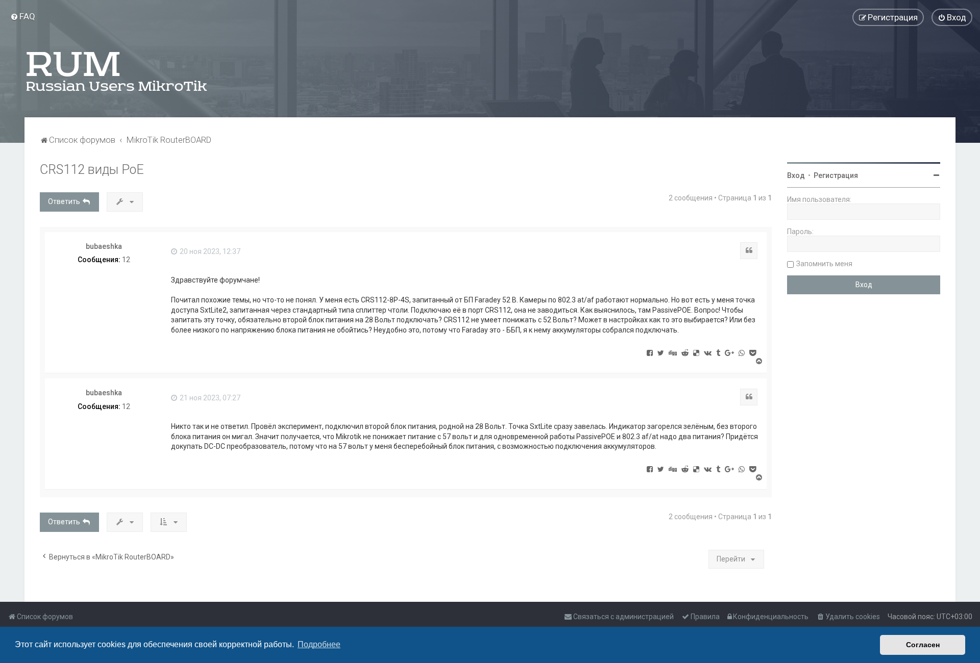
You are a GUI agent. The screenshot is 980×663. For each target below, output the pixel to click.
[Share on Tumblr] (718, 352)
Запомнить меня (824, 264)
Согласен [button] (923, 645)
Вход (796, 175)
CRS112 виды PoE (92, 169)
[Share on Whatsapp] (741, 352)
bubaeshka (104, 246)
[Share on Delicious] (696, 352)
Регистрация (836, 175)
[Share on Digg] (672, 352)
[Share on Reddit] (685, 352)
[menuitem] (23, 16)
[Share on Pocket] (752, 352)
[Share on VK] (707, 352)
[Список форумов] (117, 71)
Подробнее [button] (319, 644)
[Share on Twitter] (661, 352)
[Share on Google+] (729, 352)
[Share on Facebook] (649, 352)
